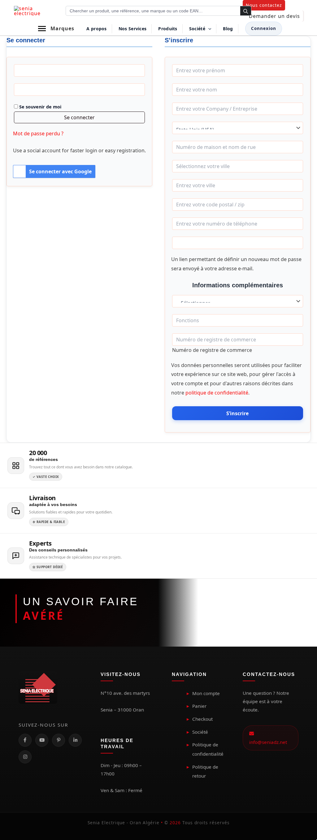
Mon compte (206, 693)
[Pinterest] (58, 740)
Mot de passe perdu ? (38, 133)
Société (200, 732)
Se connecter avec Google (60, 171)
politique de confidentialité (216, 392)
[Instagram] (25, 756)
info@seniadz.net (268, 737)
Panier (199, 706)
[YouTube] (41, 740)
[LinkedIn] (75, 740)
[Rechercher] (245, 11)
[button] (264, 5)
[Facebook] (25, 740)
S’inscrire (237, 413)
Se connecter (79, 117)
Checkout (202, 719)
